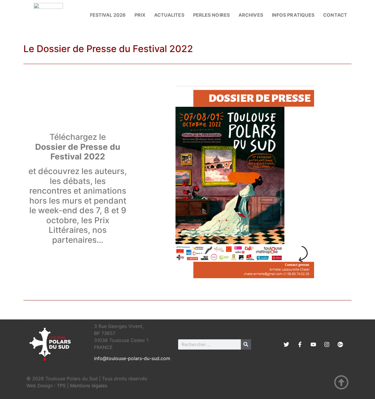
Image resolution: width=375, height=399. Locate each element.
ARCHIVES (250, 15)
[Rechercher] (246, 344)
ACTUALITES (169, 15)
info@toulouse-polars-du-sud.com (132, 358)
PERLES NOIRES (211, 15)
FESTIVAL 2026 (108, 15)
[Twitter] (286, 344)
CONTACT (335, 15)
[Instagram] (327, 344)
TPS (61, 385)
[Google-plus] (340, 344)
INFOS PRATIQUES (293, 15)
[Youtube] (313, 344)
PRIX (139, 15)
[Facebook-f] (300, 344)
